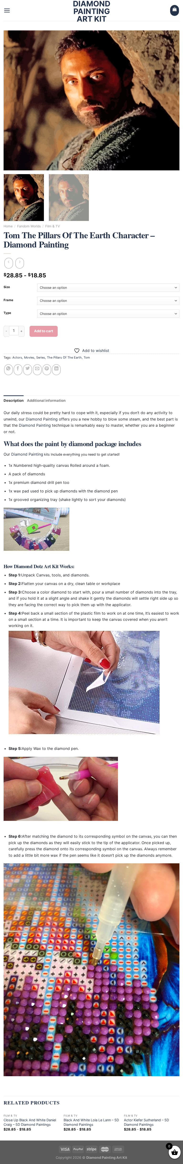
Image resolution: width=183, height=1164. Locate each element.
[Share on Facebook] (18, 369)
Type (7, 313)
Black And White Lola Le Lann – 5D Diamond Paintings (91, 1122)
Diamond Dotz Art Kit (36, 566)
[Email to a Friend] (37, 369)
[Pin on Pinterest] (46, 369)
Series (40, 357)
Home (8, 226)
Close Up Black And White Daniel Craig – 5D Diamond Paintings (30, 1122)
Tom (87, 357)
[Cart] (174, 10)
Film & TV (52, 226)
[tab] (14, 400)
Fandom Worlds (29, 226)
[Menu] (7, 10)
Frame (8, 300)
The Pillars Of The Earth (64, 357)
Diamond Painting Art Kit (91, 11)
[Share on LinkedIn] (56, 369)
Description (14, 400)
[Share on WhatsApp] (8, 369)
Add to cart (43, 331)
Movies (29, 357)
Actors (17, 357)
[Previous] (13, 100)
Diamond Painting (42, 419)
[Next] (170, 100)
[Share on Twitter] (27, 369)
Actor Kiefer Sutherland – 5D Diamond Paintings (146, 1122)
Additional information (46, 400)
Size (7, 287)
